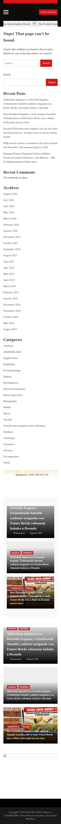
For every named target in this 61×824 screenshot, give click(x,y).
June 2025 (8, 267)
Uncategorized (11, 456)
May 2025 (8, 274)
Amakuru (8, 345)
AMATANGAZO (12, 352)
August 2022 (10, 329)
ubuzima (8, 450)
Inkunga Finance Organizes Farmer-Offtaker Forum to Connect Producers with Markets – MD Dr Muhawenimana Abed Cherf (29, 157)
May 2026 (8, 212)
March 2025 (9, 286)
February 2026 (11, 224)
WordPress (30, 819)
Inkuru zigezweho (13, 395)
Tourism (7, 419)
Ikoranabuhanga (12, 370)
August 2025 (10, 255)
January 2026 (10, 230)
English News (10, 358)
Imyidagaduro (10, 382)
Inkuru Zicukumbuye (14, 388)
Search (7, 74)
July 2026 (8, 200)
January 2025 (10, 298)
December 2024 (11, 304)
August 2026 (10, 194)
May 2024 (8, 323)
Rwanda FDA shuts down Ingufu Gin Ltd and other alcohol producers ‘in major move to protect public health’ (30, 132)
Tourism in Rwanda (48, 12)
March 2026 (9, 218)
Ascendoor (40, 815)
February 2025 (11, 292)
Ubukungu (9, 438)
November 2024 (12, 310)
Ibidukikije (9, 364)
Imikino (7, 376)
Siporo (6, 413)
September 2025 (12, 249)
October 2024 (10, 317)
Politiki (7, 407)
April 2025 (9, 280)
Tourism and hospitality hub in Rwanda (24, 425)
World (6, 462)
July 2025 (8, 261)
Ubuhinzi (8, 432)
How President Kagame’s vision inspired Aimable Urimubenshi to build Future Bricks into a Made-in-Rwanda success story (29, 118)
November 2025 (12, 237)
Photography (10, 401)
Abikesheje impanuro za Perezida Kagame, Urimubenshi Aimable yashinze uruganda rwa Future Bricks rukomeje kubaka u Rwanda (27, 103)
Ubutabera (8, 444)
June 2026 (8, 206)
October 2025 (10, 243)
